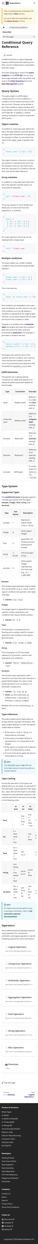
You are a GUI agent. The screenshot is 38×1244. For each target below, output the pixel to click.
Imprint (5, 1200)
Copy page (9, 55)
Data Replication (8, 1171)
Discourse (8, 1219)
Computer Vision (8, 1139)
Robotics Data (7, 1132)
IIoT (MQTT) (6, 1145)
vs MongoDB (7, 1125)
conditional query (12, 497)
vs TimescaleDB (8, 1122)
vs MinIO (5, 1115)
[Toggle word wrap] (30, 294)
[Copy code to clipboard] (33, 149)
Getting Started (8, 1158)
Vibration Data (7, 1142)
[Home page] (4, 27)
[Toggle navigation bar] (3, 3)
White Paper (7, 1112)
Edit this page (9, 1083)
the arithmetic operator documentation (18, 914)
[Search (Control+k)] (34, 3)
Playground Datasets (10, 1178)
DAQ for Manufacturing (11, 1135)
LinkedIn (7, 1223)
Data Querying (7, 1168)
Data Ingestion (8, 1164)
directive (32, 438)
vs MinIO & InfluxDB (10, 1119)
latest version (12, 21)
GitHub (7, 1229)
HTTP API (18, 75)
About (4, 1197)
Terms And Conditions (10, 1207)
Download (6, 1181)
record (34, 402)
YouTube (7, 1226)
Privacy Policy (7, 1204)
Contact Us (6, 1194)
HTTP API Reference (10, 1175)
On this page (8, 37)
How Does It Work (9, 1161)
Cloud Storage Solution (11, 1129)
